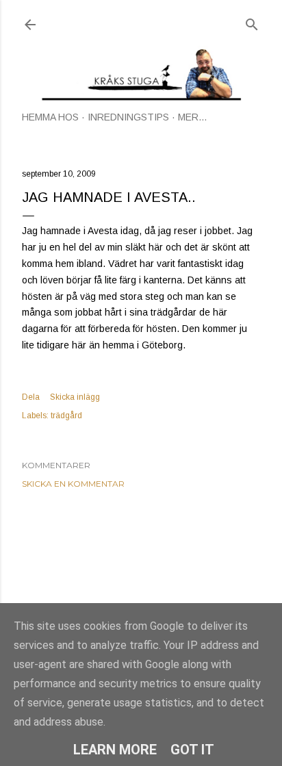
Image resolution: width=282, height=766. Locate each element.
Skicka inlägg (75, 397)
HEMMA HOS (50, 117)
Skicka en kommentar (73, 483)
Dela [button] (31, 397)
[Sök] (252, 21)
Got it (192, 749)
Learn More (115, 749)
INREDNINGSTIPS (128, 117)
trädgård (66, 415)
